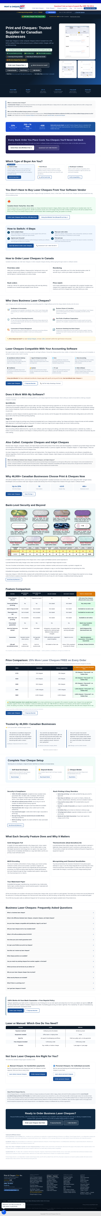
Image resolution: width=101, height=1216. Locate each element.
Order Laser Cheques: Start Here (35, 1123)
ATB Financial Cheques (52, 1187)
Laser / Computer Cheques (36, 1177)
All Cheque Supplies (68, 1177)
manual (49, 115)
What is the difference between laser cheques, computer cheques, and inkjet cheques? (30, 918)
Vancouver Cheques (84, 1184)
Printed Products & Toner (36, 1194)
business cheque (30, 115)
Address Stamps (67, 1178)
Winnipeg (34, 1200)
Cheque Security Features (69, 1191)
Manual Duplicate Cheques (36, 1180)
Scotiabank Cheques (51, 1180)
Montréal (22, 1200)
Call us (44, 339)
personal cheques (61, 115)
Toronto (14, 1200)
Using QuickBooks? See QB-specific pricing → (54, 217)
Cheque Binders (67, 1180)
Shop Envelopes (15, 777)
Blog (65, 1188)
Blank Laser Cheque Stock (36, 1181)
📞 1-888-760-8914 (51, 12)
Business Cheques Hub (85, 1193)
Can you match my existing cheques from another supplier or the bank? (27, 961)
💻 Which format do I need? (39, 65)
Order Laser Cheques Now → (17, 65)
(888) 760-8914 (8, 1183)
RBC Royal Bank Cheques (53, 1177)
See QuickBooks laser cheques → (72, 378)
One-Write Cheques (34, 1182)
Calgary (26, 1200)
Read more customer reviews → (50, 749)
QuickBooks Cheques (35, 1189)
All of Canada (47, 1200)
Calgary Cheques (84, 1190)
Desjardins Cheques (51, 1186)
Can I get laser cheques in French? (16, 988)
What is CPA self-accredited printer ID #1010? (19, 934)
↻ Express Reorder (12, 70)
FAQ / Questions (67, 1186)
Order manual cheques (38, 1074)
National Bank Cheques (52, 1184)
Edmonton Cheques (84, 1187)
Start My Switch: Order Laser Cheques (20, 245)
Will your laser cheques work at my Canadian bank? (21, 929)
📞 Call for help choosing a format (50, 383)
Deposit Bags (67, 1181)
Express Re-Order (84, 1180)
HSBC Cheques (50, 1189)
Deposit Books (67, 1182)
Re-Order (96, 1204)
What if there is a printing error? (16, 983)
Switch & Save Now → (14, 177)
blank (53, 115)
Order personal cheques (62, 1079)
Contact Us (6, 1185)
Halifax (41, 1200)
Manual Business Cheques (36, 1178)
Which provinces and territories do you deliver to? (21, 966)
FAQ (93, 1204)
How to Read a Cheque (69, 1189)
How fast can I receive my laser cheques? (18, 950)
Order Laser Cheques (14, 383)
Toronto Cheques (84, 1185)
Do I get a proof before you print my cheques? (19, 945)
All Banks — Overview (52, 1176)
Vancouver (9, 1200)
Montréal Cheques (84, 1188)
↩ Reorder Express (80, 12)
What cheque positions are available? (17, 956)
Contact (90, 1204)
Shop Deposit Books (45, 777)
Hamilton (38, 1200)
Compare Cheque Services (70, 1192)
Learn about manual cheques (18, 1074)
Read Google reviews (75, 16)
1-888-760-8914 (88, 6)
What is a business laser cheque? (16, 912)
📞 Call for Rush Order (44, 177)
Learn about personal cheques (64, 1074)
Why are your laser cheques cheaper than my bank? (21, 972)
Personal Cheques (34, 1185)
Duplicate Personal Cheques (36, 1186)
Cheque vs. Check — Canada (87, 1192)
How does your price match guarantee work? (19, 939)
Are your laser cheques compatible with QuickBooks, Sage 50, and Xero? (27, 923)
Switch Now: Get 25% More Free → (21, 148)
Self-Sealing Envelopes (69, 1184)
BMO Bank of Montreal (52, 1181)
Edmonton (18, 1200)
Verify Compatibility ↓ (75, 177)
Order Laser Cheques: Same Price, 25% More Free (22, 217)
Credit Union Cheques (52, 1190)
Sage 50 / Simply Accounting (36, 1190)
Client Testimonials (84, 1177)
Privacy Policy (83, 1181)
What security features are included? (17, 977)
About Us (82, 1176)
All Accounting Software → (36, 1192)
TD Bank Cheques (51, 1179)
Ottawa (29, 1200)
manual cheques (31, 339)
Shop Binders (72, 777)
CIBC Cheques (50, 1183)
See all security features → (14, 579)
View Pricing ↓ (24, 70)
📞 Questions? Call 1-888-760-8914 (47, 148)
